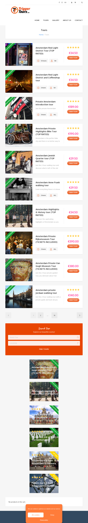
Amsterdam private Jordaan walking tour (46, 291)
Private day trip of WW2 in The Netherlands (45, 438)
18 (54, 315)
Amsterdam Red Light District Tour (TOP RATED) (47, 50)
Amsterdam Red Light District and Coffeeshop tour (48, 77)
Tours (46, 20)
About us (67, 20)
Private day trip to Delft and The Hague (44, 416)
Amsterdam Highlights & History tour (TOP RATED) (47, 212)
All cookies (36, 515)
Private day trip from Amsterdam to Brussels (44, 484)
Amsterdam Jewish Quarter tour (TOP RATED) (45, 158)
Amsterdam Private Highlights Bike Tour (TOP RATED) (46, 131)
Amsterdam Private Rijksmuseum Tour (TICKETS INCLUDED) (46, 239)
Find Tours (44, 349)
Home (37, 20)
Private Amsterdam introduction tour (46, 103)
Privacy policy (44, 520)
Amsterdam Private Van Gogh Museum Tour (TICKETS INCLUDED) (48, 266)
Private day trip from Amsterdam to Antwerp (44, 462)
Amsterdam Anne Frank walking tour (48, 184)
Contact (79, 20)
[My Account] (72, 2)
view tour (73, 58)
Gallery (55, 20)
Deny (52, 515)
